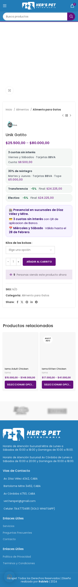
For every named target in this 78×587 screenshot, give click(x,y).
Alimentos (23, 109)
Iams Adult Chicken (16, 368)
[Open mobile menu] (5, 5)
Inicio (9, 109)
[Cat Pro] (57, 410)
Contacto (9, 539)
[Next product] (70, 115)
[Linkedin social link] (31, 302)
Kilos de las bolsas (18, 243)
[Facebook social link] (18, 302)
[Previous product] (63, 115)
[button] (9, 576)
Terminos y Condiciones (19, 563)
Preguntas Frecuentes (17, 533)
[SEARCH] (71, 17)
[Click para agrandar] (9, 90)
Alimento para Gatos (47, 109)
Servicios (8, 526)
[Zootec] (21, 410)
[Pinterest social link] (26, 302)
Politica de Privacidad (17, 557)
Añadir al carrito (39, 262)
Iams (8, 372)
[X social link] (22, 302)
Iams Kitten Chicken (54, 368)
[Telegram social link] (36, 302)
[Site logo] (39, 5)
